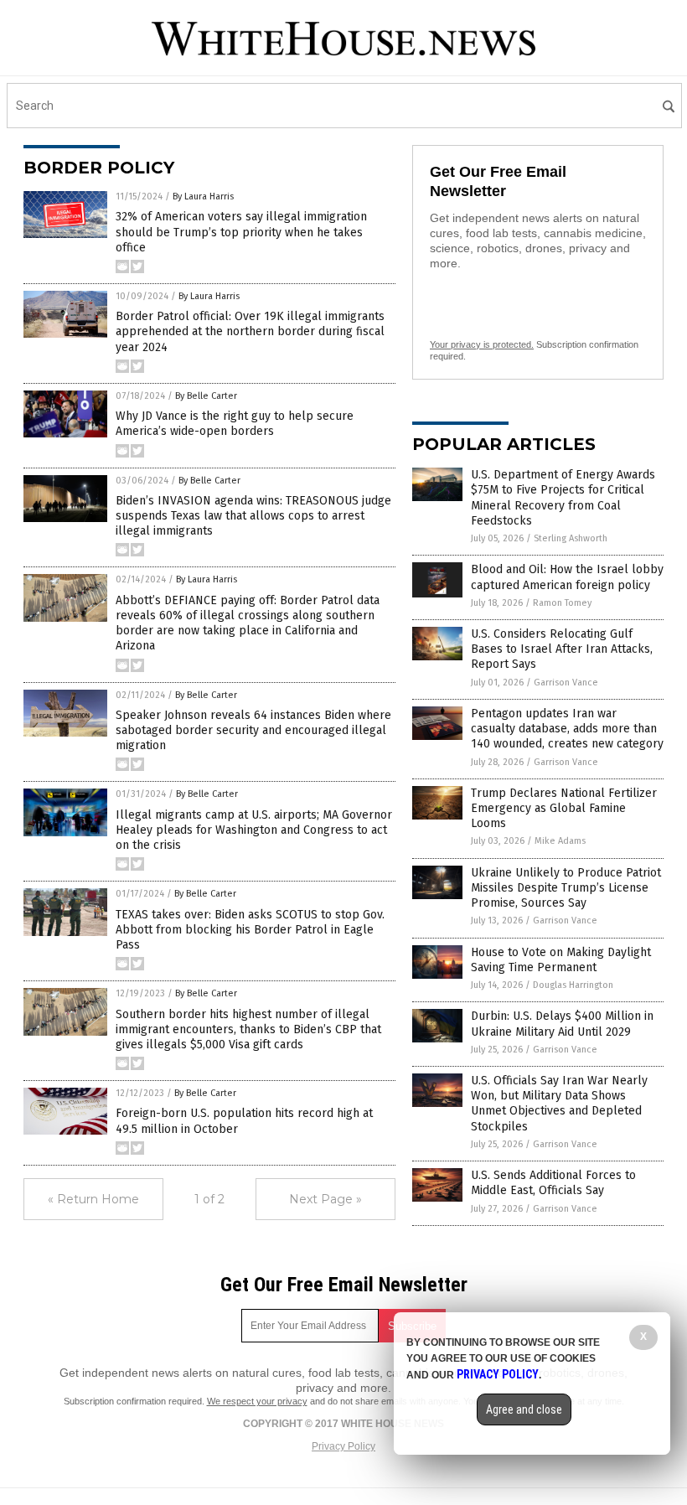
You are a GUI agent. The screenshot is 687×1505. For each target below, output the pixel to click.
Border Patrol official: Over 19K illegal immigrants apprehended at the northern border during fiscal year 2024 (250, 331)
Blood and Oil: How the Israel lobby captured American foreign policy (567, 577)
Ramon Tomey (562, 602)
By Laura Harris (203, 196)
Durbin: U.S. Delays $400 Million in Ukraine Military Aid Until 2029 (562, 1023)
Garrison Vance (566, 682)
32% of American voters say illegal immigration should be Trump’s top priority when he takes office (241, 231)
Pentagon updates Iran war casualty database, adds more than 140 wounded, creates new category (567, 728)
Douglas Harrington (573, 985)
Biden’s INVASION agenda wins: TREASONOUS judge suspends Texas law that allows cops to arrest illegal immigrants (253, 516)
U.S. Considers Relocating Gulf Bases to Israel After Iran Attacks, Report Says (562, 649)
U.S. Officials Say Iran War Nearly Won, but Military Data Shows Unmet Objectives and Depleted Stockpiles (559, 1103)
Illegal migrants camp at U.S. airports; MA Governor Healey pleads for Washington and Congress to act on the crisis (254, 830)
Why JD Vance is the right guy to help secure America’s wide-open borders (235, 423)
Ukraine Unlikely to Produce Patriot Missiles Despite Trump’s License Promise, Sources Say (566, 888)
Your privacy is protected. (482, 344)
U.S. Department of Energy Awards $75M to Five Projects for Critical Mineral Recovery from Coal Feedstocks (563, 498)
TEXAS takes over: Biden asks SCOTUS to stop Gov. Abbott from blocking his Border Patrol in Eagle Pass (250, 930)
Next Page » (325, 1199)
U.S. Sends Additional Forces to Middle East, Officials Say (553, 1182)
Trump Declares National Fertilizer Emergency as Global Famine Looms (564, 808)
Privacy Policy (343, 1446)
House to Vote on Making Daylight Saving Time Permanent (561, 960)
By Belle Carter (206, 395)
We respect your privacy (257, 1401)
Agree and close (524, 1409)
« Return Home (93, 1199)
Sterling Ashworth (570, 538)
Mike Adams (560, 840)
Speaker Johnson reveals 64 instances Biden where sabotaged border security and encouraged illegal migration (253, 730)
